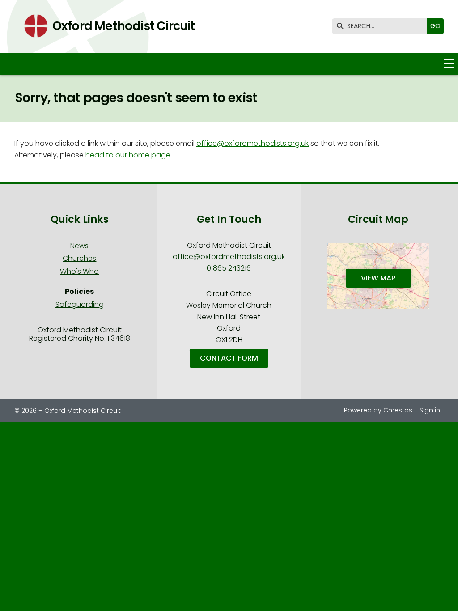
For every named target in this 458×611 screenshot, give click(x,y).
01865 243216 (229, 268)
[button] (229, 64)
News (79, 246)
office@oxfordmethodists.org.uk (252, 143)
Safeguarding (79, 304)
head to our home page (127, 155)
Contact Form (229, 358)
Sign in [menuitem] (430, 410)
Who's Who (79, 271)
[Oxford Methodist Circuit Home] (33, 26)
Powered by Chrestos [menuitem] (378, 410)
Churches (79, 258)
